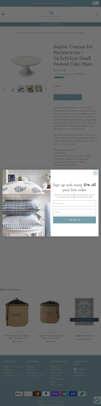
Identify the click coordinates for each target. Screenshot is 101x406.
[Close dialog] (95, 173)
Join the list (74, 220)
